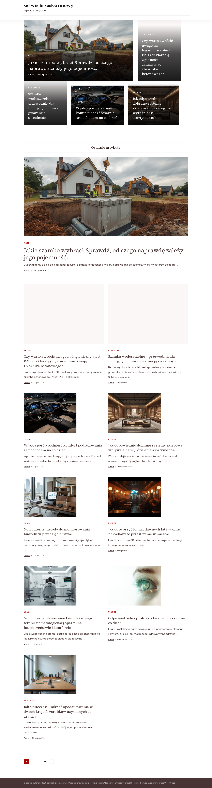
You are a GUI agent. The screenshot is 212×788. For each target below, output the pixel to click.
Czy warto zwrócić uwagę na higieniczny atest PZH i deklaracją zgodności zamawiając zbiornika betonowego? (157, 57)
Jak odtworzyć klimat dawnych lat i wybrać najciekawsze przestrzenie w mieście (144, 531)
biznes (137, 92)
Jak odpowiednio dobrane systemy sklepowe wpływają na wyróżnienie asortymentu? (152, 108)
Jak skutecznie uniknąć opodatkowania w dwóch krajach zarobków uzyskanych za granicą (58, 711)
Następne (51, 761)
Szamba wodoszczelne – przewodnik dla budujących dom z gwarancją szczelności (43, 106)
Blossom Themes (138, 783)
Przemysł (148, 34)
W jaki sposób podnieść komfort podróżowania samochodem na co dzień (96, 113)
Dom (30, 55)
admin (31, 74)
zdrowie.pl (30, 701)
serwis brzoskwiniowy (48, 5)
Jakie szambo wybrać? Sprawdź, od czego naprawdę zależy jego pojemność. (70, 65)
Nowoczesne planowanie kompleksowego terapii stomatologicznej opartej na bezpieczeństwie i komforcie (58, 623)
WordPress (169, 783)
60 (45, 762)
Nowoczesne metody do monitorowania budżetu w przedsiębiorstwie (57, 531)
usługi (80, 102)
